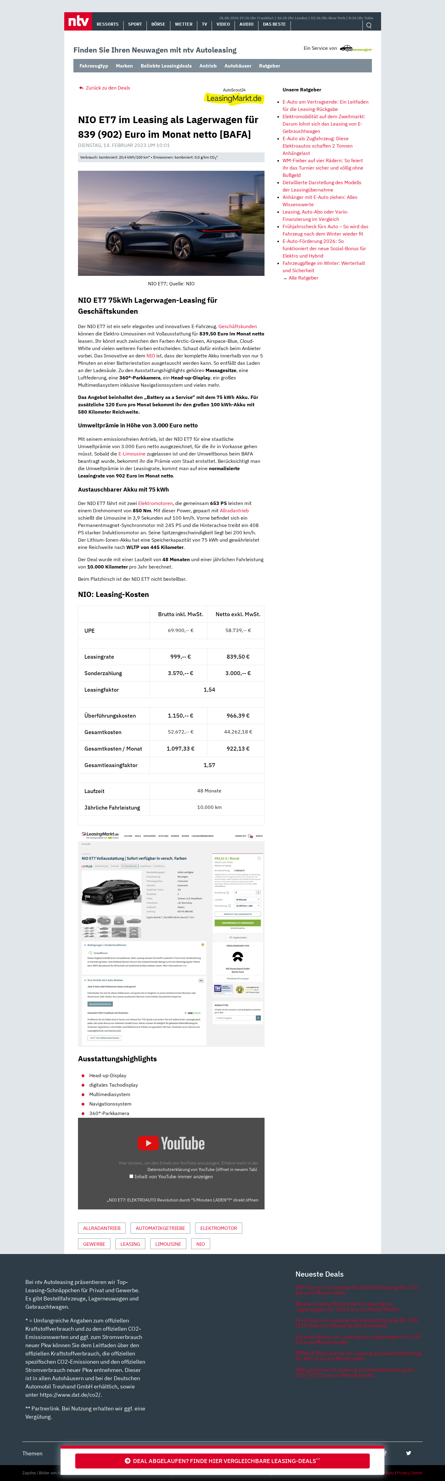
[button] (78, 21)
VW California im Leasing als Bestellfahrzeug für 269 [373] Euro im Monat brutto (354, 1372)
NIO (150, 356)
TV (204, 24)
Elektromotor (218, 1228)
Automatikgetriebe (160, 1228)
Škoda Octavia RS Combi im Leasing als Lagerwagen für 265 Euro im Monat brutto (347, 1306)
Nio (200, 1244)
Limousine (168, 1244)
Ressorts (108, 24)
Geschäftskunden (237, 326)
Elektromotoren (155, 503)
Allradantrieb (234, 510)
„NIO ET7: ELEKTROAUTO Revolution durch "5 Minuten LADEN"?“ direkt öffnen (182, 1200)
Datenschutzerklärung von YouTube (202, 1169)
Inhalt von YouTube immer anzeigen (174, 1176)
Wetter (183, 24)
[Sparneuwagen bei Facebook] (385, 1453)
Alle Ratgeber (303, 278)
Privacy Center (410, 1473)
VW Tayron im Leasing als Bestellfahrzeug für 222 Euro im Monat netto (356, 1290)
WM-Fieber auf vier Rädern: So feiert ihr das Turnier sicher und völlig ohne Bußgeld (323, 167)
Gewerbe (94, 1244)
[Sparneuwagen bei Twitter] (409, 1453)
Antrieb (208, 66)
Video (223, 24)
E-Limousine (132, 454)
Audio (246, 24)
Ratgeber (269, 66)
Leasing (130, 1244)
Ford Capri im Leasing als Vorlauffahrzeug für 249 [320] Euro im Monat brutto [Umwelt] (356, 1323)
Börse (158, 24)
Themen (32, 1453)
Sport (135, 24)
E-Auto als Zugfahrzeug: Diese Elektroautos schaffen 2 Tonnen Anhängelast (318, 145)
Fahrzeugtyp (94, 66)
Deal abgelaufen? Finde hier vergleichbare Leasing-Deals (225, 1461)
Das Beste (274, 24)
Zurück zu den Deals (107, 88)
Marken (124, 66)
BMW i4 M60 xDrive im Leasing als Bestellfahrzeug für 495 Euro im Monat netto (358, 1356)
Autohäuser (237, 66)
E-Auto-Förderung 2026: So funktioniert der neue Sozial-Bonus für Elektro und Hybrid (324, 248)
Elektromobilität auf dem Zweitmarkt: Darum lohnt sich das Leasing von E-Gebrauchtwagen (324, 123)
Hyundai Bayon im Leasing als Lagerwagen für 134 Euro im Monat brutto (358, 1339)
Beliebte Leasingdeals (166, 66)
